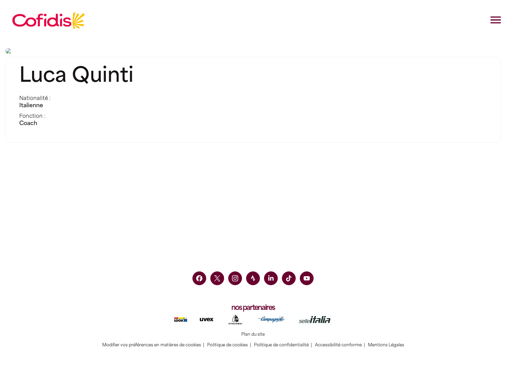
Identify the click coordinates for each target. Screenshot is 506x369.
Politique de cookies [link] (227, 345)
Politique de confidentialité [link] (281, 345)
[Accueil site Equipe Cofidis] (48, 20)
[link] (199, 278)
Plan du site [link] (253, 334)
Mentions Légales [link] (386, 345)
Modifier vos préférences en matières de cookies (151, 345)
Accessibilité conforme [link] (338, 345)
